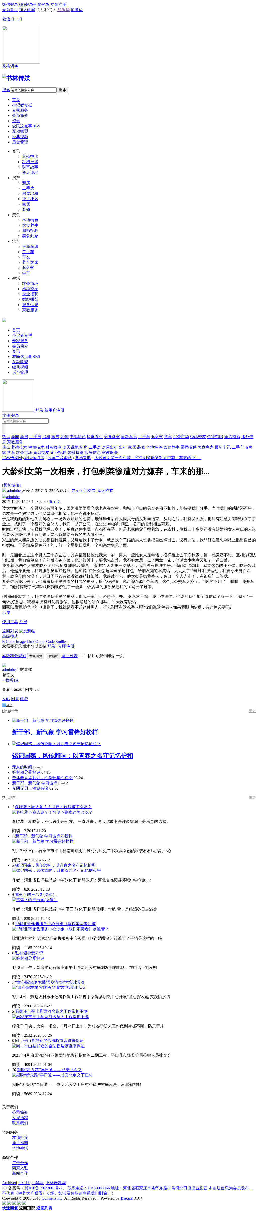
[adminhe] (4, 666)
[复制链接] (11, 485)
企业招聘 (30, 294)
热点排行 (10, 797)
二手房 (28, 188)
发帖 (6, 699)
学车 (26, 273)
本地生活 (20, 1148)
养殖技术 (30, 156)
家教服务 (30, 310)
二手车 (28, 252)
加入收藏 (27, 10)
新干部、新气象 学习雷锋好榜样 (44, 836)
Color (10, 641)
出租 (46, 436)
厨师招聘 (30, 230)
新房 (26, 183)
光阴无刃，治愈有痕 (30, 788)
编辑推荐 (10, 711)
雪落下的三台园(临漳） (36, 894)
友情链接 (20, 1137)
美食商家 (30, 236)
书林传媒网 (12, 458)
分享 (9, 705)
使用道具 (10, 622)
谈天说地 (30, 172)
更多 (252, 711)
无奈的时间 (22, 767)
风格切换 (10, 66)
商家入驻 (20, 1168)
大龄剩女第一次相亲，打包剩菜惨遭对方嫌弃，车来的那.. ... (147, 458)
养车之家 (30, 262)
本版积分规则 (14, 656)
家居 (26, 204)
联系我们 (20, 1123)
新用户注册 (54, 410)
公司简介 (20, 1112)
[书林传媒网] (16, 78)
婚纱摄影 (30, 299)
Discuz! (127, 1198)
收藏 (24, 699)
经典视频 (20, 136)
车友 (26, 257)
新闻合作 (20, 1173)
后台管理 (20, 142)
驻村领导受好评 (26, 772)
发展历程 (20, 1118)
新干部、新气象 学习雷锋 (34, 783)
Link (30, 641)
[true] (4, 429)
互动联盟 (20, 131)
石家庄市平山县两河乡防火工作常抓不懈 (51, 1011)
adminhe (14, 490)
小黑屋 (38, 1183)
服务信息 (30, 304)
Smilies (61, 641)
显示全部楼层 (83, 490)
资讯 (16, 121)
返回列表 (10, 631)
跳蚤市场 (30, 283)
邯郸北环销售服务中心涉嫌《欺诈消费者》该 (55, 924)
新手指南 (20, 1143)
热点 (6, 436)
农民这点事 (26, 126)
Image (21, 641)
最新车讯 (30, 246)
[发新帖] (27, 631)
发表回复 (35, 656)
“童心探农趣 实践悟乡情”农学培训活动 (49, 982)
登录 (39, 410)
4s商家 (28, 267)
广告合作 (20, 1163)
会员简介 (20, 115)
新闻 (15, 436)
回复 (6, 612)
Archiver (9, 1183)
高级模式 (10, 636)
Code (50, 641)
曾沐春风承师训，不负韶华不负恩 (42, 778)
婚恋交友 (30, 289)
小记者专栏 (22, 105)
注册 (6, 415)
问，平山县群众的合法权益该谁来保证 (49, 1040)
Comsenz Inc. (52, 1198)
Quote (40, 641)
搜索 (6, 90)
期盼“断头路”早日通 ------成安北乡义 (49, 1070)
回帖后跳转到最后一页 (104, 656)
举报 (23, 622)
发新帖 (53, 656)
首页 (16, 99)
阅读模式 (105, 490)
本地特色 (30, 220)
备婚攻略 (83, 458)
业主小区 (30, 199)
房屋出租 (30, 193)
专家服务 (20, 110)
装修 (26, 209)
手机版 (24, 1183)
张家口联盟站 (60, 458)
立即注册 (66, 646)
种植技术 (30, 162)
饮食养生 (30, 225)
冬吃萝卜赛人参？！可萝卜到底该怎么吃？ (53, 807)
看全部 (55, 501)
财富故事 (30, 167)
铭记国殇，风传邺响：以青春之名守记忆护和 (55, 865)
